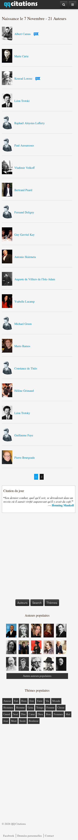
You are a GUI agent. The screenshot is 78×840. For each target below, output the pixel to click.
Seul (15, 714)
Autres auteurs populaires (37, 675)
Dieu (40, 714)
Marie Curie (21, 56)
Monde (56, 700)
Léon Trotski (22, 101)
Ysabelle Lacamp (24, 301)
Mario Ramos (22, 346)
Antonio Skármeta (25, 257)
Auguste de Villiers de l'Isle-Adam (34, 279)
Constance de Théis (25, 368)
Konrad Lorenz (23, 78)
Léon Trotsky (22, 413)
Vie (47, 700)
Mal (68, 714)
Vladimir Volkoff (24, 168)
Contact (49, 835)
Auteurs (22, 603)
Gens (30, 707)
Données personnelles (29, 835)
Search (37, 603)
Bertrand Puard (23, 190)
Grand (6, 714)
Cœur (32, 714)
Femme (50, 707)
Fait (16, 700)
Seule (23, 720)
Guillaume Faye (23, 435)
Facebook (8, 835)
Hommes (8, 707)
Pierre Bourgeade (24, 457)
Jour (5, 720)
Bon (48, 714)
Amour (7, 700)
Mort (14, 720)
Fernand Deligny (24, 212)
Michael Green (23, 324)
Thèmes (51, 603)
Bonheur (33, 720)
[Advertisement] (39, 557)
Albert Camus (22, 34)
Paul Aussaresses (24, 145)
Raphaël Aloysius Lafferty (29, 123)
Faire (40, 700)
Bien (24, 700)
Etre (32, 700)
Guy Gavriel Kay (24, 235)
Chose (60, 707)
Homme (20, 707)
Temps (39, 707)
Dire (23, 714)
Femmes (58, 714)
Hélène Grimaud (24, 391)
